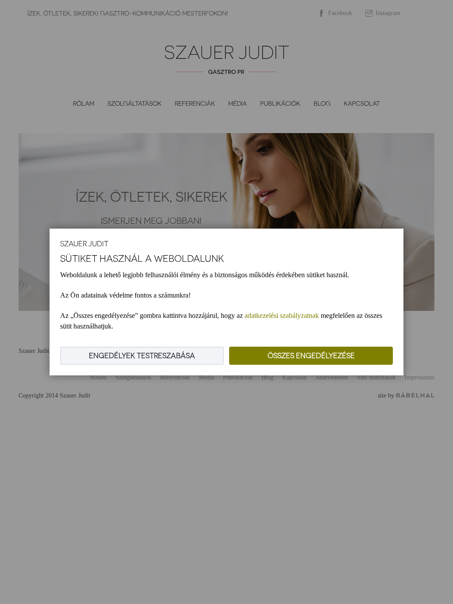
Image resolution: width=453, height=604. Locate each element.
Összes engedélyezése (311, 356)
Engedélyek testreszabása (142, 356)
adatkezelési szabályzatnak (282, 315)
